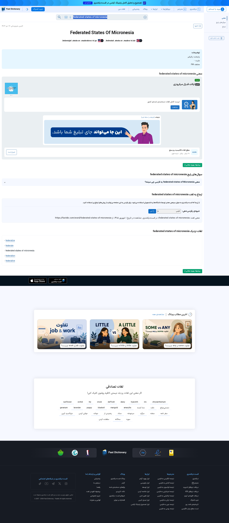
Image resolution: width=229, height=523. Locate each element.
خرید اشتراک (194, 500)
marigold (114, 407)
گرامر (123, 483)
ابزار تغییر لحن (144, 496)
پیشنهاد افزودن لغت (93, 492)
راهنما (98, 487)
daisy (123, 402)
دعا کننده (141, 407)
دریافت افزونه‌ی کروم (191, 496)
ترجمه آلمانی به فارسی (166, 483)
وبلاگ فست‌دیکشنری (118, 479)
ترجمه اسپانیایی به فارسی (165, 492)
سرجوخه (131, 413)
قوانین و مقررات (95, 500)
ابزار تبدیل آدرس (143, 500)
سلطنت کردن (104, 419)
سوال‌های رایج (221, 22)
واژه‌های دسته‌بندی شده (117, 487)
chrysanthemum (159, 402)
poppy (89, 407)
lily (90, 402)
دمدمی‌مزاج (164, 407)
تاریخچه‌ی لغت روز (192, 505)
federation (10, 255)
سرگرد (142, 413)
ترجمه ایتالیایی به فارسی (165, 496)
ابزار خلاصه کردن (143, 492)
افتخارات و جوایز (119, 500)
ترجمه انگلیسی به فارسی (166, 479)
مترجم (195, 483)
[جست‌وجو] (59, 17)
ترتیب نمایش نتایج (215, 38)
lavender (77, 407)
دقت (152, 407)
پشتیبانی (97, 479)
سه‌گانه (117, 419)
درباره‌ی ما (96, 483)
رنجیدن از (108, 413)
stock (99, 402)
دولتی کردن (83, 413)
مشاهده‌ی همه (158, 314)
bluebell (101, 407)
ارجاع (224, 27)
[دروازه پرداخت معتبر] (171, 453)
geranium (64, 407)
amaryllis (127, 407)
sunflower (67, 402)
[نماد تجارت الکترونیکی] (157, 453)
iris (145, 402)
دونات (96, 413)
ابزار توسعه (145, 487)
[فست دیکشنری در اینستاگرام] (66, 483)
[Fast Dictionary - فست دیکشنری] (11, 9)
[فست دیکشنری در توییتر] (59, 483)
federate (9, 245)
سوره (128, 419)
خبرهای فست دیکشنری (117, 496)
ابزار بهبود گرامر (144, 479)
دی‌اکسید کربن (67, 413)
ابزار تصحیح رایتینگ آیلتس (140, 505)
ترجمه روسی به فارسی (166, 509)
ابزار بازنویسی (145, 483)
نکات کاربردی (120, 492)
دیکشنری (196, 479)
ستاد (120, 413)
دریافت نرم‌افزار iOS (192, 492)
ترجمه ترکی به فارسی (167, 500)
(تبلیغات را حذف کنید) (147, 117)
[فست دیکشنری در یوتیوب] (46, 483)
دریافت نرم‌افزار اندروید (191, 487)
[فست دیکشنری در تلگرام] (53, 483)
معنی (224, 18)
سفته (152, 413)
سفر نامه (164, 413)
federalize (10, 240)
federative (10, 260)
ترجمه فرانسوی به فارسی (165, 487)
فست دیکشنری (46, 495)
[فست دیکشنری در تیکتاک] (40, 483)
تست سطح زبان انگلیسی (190, 509)
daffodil (111, 402)
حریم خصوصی (95, 496)
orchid (80, 402)
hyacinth (134, 402)
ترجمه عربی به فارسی (167, 505)
